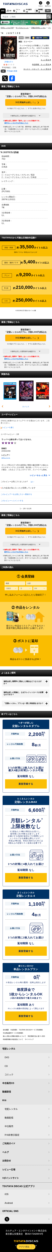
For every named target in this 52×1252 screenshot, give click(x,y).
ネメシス (25, 407)
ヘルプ (5, 1152)
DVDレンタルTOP (7, 28)
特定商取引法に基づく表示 (36, 1036)
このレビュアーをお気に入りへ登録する (16, 494)
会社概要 (6, 1030)
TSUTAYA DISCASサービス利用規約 (31, 1030)
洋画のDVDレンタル (38, 28)
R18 (48, 11)
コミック (18, 10)
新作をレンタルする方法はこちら (16, 123)
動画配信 (40, 10)
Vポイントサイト (10, 1178)
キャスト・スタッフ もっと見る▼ (37, 69)
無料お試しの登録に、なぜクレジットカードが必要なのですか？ (23, 693)
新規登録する (26, 784)
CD (10, 11)
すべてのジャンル (22, 28)
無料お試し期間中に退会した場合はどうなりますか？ (23, 682)
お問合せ (6, 1160)
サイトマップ (29, 1039)
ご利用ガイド (8, 1143)
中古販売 (9, 1126)
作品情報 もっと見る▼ (41, 65)
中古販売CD (29, 10)
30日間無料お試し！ (25, 102)
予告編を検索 (12, 71)
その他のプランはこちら (15, 108)
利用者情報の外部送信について (13, 1039)
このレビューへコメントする (12, 501)
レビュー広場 (8, 1169)
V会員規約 (13, 1030)
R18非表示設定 (12, 1134)
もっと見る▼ (46, 60)
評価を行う (9, 62)
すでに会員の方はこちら (36, 108)
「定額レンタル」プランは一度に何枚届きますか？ (23, 703)
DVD (2, 11)
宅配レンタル (11, 1108)
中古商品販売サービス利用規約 (13, 1033)
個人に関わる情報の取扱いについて (14, 1036)
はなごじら (5, 458)
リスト (40, 6)
